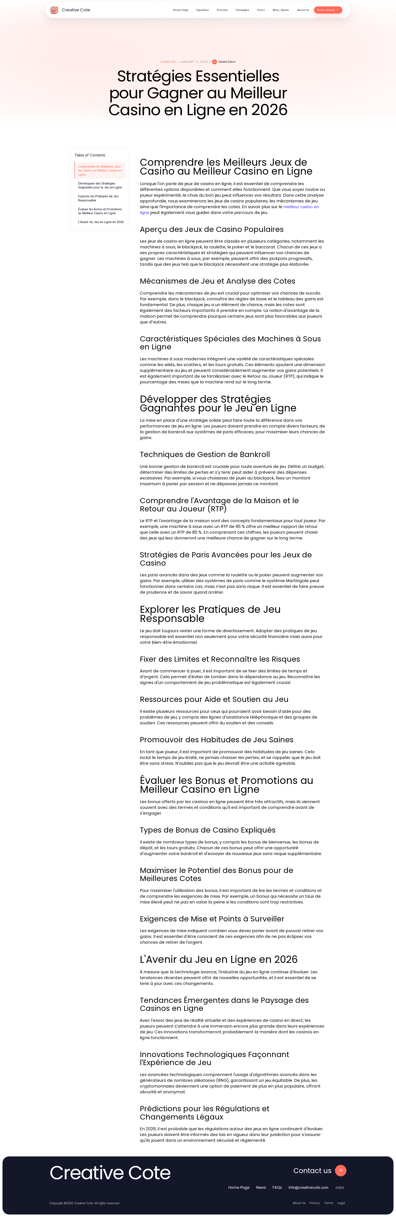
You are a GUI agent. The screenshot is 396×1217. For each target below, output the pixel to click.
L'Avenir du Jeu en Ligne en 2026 (101, 222)
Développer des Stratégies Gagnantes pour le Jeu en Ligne (100, 185)
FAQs (277, 1187)
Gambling (168, 61)
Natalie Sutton (227, 61)
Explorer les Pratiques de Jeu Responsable (98, 198)
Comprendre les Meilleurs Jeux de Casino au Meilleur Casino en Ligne (100, 170)
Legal (341, 1203)
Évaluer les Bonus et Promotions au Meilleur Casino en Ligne (100, 211)
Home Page (239, 1187)
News (261, 1187)
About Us (299, 1203)
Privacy (315, 1203)
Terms (328, 1203)
